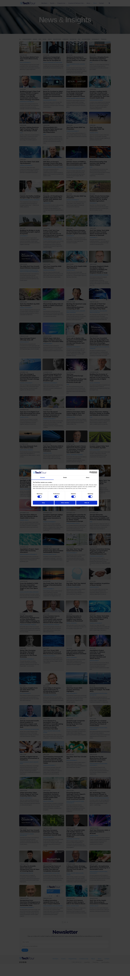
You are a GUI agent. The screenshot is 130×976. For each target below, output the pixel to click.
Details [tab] (65, 477)
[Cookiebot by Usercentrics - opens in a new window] (90, 472)
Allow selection (65, 502)
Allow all (86, 502)
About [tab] (87, 477)
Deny (43, 502)
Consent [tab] (42, 477)
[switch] (56, 496)
